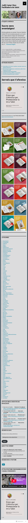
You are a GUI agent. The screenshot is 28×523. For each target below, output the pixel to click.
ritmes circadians (7, 373)
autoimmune (6, 259)
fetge (4, 308)
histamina (5, 321)
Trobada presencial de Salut (9, 71)
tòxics (4, 385)
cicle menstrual (6, 276)
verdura (5, 394)
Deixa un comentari (6, 57)
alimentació (9, 50)
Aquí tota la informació (7, 117)
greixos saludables (7, 316)
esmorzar (5, 296)
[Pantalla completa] (24, 486)
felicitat (5, 304)
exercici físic (6, 303)
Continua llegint (10, 44)
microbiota (5, 341)
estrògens (5, 300)
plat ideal (5, 355)
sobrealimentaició (7, 378)
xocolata (5, 398)
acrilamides (5, 242)
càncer (4, 273)
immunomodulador (7, 322)
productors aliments (8, 360)
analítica (5, 254)
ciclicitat (5, 277)
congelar (5, 278)
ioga (4, 329)
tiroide (4, 387)
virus (4, 395)
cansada (5, 271)
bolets (4, 261)
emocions (10, 52)
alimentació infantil (17, 50)
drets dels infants (7, 293)
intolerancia (6, 328)
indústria (5, 324)
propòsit (5, 363)
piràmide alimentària (8, 354)
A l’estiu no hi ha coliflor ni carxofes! (11, 72)
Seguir (4, 441)
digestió (5, 287)
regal (4, 369)
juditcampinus (17, 49)
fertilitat (5, 307)
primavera (5, 357)
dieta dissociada (7, 286)
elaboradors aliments (8, 294)
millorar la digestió (7, 343)
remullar (5, 370)
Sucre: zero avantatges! (8, 27)
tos (4, 389)
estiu (4, 298)
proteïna (5, 364)
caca (4, 265)
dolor (4, 290)
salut (15, 55)
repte (4, 372)
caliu (4, 269)
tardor (4, 383)
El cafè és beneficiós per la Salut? (11, 74)
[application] (14, 481)
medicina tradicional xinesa (9, 334)
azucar (3, 55)
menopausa (6, 338)
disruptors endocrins (8, 289)
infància (12, 55)
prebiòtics (5, 356)
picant (4, 352)
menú (4, 337)
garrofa (5, 312)
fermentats (6, 306)
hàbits (4, 317)
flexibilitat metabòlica (8, 309)
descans (5, 282)
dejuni (4, 281)
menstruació (6, 339)
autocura (5, 258)
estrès (4, 299)
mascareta (5, 333)
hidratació (5, 320)
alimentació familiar (11, 54)
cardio (4, 272)
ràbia (4, 366)
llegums (5, 331)
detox (4, 285)
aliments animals (7, 251)
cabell (4, 264)
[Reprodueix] (3, 486)
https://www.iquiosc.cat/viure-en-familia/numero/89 (11, 426)
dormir (4, 291)
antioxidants (6, 256)
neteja (4, 346)
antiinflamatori (6, 255)
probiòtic (5, 359)
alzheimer (5, 252)
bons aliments (6, 263)
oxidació (5, 348)
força (4, 311)
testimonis (5, 386)
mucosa (5, 344)
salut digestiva (6, 377)
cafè (4, 268)
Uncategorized (5, 53)
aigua (4, 245)
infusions (5, 326)
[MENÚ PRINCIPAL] (24, 3)
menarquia (5, 335)
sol (3, 379)
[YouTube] (3, 464)
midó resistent (6, 342)
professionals (6, 361)
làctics (4, 330)
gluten (4, 315)
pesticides (5, 351)
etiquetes (5, 302)
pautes (4, 350)
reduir (14, 52)
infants (7, 55)
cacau (4, 267)
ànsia (4, 260)
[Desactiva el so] (22, 486)
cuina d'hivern (6, 280)
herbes (4, 319)
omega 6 (5, 347)
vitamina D (5, 396)
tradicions (5, 390)
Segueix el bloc (7, 430)
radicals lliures (6, 365)
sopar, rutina (6, 381)
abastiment (6, 241)
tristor (4, 391)
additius (5, 243)
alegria (4, 246)
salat (4, 374)
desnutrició (6, 283)
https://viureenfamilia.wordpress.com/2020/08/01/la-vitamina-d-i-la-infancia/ (14, 409)
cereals (4, 274)
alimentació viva (7, 250)
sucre (18, 52)
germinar (5, 313)
